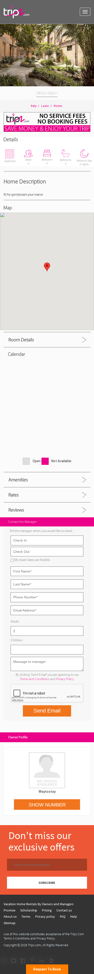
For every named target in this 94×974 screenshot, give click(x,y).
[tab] (47, 339)
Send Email (47, 711)
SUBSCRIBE (47, 883)
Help (73, 916)
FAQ (62, 916)
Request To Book (47, 969)
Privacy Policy (65, 679)
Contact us (64, 910)
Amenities (18, 480)
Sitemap (9, 923)
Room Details (21, 340)
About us (10, 916)
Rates (13, 495)
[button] (90, 28)
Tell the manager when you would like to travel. (41, 531)
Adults (15, 621)
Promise (9, 910)
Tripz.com (34, 945)
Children (16, 640)
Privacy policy (45, 916)
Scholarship (28, 910)
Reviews (16, 510)
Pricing (47, 910)
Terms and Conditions (34, 679)
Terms (25, 916)
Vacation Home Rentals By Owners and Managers (39, 904)
